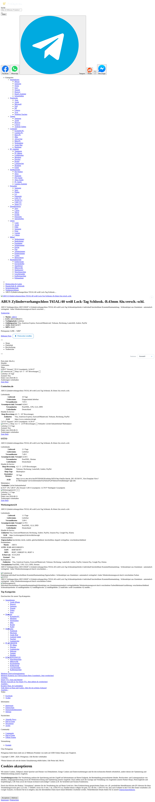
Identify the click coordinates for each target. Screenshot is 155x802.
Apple (17, 102)
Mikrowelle (19, 268)
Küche (17, 247)
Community (9, 733)
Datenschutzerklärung (127, 790)
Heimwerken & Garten (13, 284)
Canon (17, 210)
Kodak (17, 215)
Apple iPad (14, 635)
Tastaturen (18, 151)
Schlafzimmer (19, 245)
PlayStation (19, 172)
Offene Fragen (10, 737)
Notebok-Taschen (21, 114)
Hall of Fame (10, 721)
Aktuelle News (10, 719)
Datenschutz (9, 708)
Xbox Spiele (19, 180)
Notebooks (14, 98)
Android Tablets (20, 127)
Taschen (13, 639)
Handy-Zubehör (20, 94)
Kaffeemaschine (20, 276)
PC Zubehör (14, 149)
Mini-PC (18, 141)
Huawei (17, 92)
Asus (16, 100)
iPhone (17, 82)
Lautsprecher (19, 163)
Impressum (9, 706)
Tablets (12, 116)
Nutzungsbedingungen (13, 710)
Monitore (18, 157)
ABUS (14, 317)
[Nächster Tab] (2, 353)
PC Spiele (18, 182)
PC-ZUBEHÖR (11, 643)
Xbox (17, 174)
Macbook (13, 633)
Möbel (12, 237)
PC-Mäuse (18, 153)
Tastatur (13, 653)
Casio (17, 223)
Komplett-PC (19, 131)
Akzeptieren (6, 798)
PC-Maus (13, 645)
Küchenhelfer (19, 264)
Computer (13, 129)
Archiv (7, 726)
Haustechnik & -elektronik (14, 286)
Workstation (19, 143)
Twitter (8, 698)
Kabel (17, 168)
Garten (17, 255)
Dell (16, 106)
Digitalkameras (15, 206)
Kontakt (8, 745)
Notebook (13, 631)
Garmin (17, 233)
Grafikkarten (19, 155)
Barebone (18, 147)
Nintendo (18, 176)
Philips (17, 192)
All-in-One (18, 139)
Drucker (17, 159)
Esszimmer (18, 243)
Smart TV (18, 204)
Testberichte (5, 313)
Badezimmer (19, 241)
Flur (16, 249)
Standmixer (19, 266)
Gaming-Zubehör (21, 184)
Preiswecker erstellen (24, 336)
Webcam (13, 651)
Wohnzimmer (19, 239)
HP (16, 108)
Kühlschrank (19, 262)
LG (16, 194)
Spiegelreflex (19, 219)
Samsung (18, 84)
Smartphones (14, 80)
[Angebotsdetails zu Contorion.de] (13, 371)
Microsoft (18, 104)
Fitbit (16, 227)
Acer (16, 112)
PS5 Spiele (18, 178)
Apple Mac (19, 145)
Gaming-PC (19, 133)
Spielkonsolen (15, 170)
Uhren (12, 221)
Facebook (8, 696)
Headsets (18, 165)
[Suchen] (2, 12)
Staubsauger (19, 270)
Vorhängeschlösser (12, 290)
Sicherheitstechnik (11, 288)
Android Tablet (15, 637)
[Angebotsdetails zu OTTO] (9, 424)
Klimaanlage (19, 278)
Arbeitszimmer (20, 251)
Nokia (17, 86)
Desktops (8, 614)
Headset (13, 655)
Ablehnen (14, 798)
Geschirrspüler (20, 274)
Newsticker (9, 723)
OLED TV (18, 200)
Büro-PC (18, 135)
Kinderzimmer (20, 253)
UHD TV (18, 202)
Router (17, 161)
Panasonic (18, 196)
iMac (16, 137)
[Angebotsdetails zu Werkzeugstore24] (16, 490)
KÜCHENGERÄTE (13, 657)
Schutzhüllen (19, 96)
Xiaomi (17, 90)
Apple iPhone (15, 602)
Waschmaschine (20, 272)
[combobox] (11, 10)
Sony (16, 88)
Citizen (17, 235)
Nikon (17, 213)
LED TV (18, 198)
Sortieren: (133, 356)
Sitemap (8, 712)
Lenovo (17, 110)
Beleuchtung (19, 258)
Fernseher (13, 186)
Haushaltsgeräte (15, 260)
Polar (16, 231)
